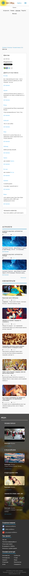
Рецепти (23, 10)
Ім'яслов (18, 10)
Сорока (5, 158)
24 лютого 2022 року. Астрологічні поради (12, 255)
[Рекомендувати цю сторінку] (12, 68)
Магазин (14, 13)
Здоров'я (4, 560)
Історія (16, 557)
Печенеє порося (9, 423)
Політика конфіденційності (9, 541)
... (14, 304)
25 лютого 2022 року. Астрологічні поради (12, 232)
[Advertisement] (14, 29)
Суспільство (17, 555)
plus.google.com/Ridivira (11, 532)
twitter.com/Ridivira (9, 529)
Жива (4, 132)
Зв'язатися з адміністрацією (9, 548)
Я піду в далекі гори (11, 472)
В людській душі (10, 450)
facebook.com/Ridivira (10, 526)
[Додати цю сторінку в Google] (4, 68)
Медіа (15, 560)
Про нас (4, 539)
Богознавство (6, 555)
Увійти (19, 3)
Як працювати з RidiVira (8, 546)
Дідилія (5, 90)
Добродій (6, 120)
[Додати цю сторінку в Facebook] (7, 68)
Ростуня (5, 169)
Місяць (5, 105)
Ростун (12, 172)
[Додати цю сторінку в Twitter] (9, 68)
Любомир (5, 146)
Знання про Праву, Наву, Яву (13, 493)
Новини (12, 10)
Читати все (23, 277)
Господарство (6, 557)
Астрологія (6, 10)
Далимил (5, 180)
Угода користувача (7, 544)
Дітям (3, 564)
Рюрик (5, 194)
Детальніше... (7, 85)
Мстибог (5, 75)
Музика (13, 443)
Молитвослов (17, 562)
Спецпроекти (17, 564)
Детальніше (5, 251)
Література (5, 562)
